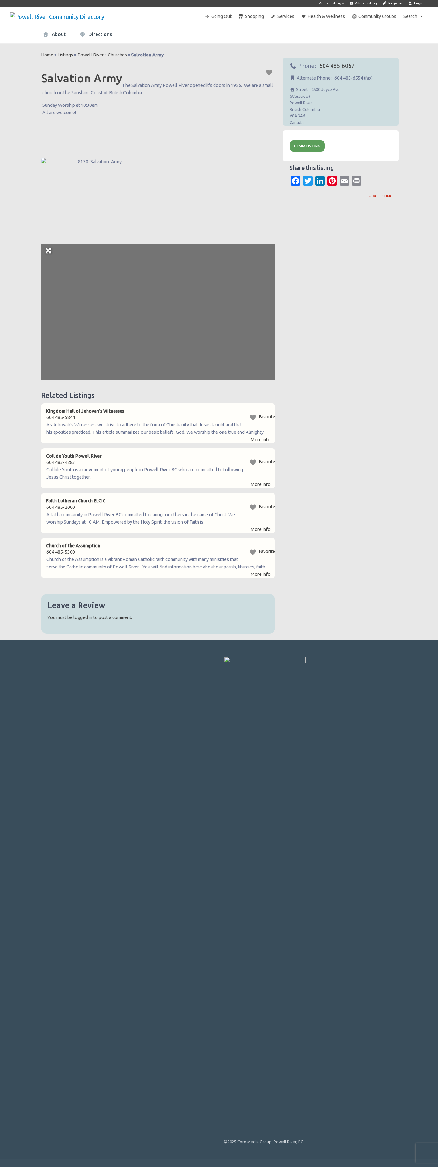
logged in (82, 617)
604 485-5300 (60, 552)
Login (418, 3)
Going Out (221, 16)
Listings (65, 54)
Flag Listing (380, 196)
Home (47, 54)
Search (410, 16)
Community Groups (377, 16)
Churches (117, 54)
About (58, 34)
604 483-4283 (60, 462)
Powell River (90, 54)
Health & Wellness (326, 16)
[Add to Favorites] (270, 72)
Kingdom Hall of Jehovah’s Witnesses (85, 411)
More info (261, 439)
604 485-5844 (60, 417)
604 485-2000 (60, 507)
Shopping (254, 16)
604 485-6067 (337, 66)
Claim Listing (307, 146)
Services (285, 16)
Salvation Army (81, 78)
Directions (99, 34)
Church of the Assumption (73, 545)
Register (395, 3)
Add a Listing (330, 3)
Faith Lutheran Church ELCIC (75, 500)
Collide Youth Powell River (74, 455)
